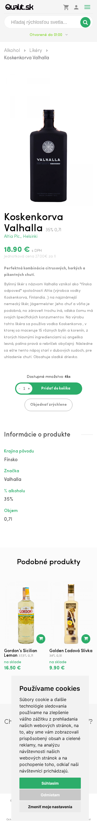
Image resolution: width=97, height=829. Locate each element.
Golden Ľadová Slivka (70, 651)
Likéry (35, 50)
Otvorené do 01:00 (46, 35)
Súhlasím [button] (50, 783)
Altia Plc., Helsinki (20, 237)
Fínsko (11, 460)
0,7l (8, 519)
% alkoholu (14, 491)
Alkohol (12, 50)
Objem (11, 511)
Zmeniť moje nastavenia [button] (50, 806)
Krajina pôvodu (19, 451)
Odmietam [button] (50, 794)
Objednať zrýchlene (48, 405)
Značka (11, 471)
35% (8, 499)
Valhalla (12, 479)
